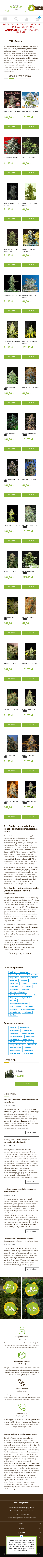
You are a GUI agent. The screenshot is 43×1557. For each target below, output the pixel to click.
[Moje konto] (27, 19)
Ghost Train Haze (15, 995)
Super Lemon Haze (31, 995)
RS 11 (34, 978)
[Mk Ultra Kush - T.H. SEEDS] (12, 605)
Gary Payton (14, 998)
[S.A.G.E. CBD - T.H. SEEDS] (30, 697)
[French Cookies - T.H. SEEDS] (30, 421)
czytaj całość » (32, 1132)
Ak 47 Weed (29, 1006)
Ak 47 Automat (26, 986)
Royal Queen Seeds (16, 1036)
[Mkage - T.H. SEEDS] (12, 651)
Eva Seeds (28, 1047)
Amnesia (24, 983)
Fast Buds (13, 1027)
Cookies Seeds (27, 1030)
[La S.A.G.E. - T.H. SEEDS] (12, 513)
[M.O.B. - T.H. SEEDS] (12, 559)
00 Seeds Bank (29, 1050)
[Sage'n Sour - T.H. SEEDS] (12, 743)
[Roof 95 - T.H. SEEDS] (30, 651)
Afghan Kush (26, 998)
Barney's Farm (24, 1027)
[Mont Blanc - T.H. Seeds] (30, 99)
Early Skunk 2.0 (32, 975)
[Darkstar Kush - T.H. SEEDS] (12, 421)
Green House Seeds (28, 1033)
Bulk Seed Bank (15, 1053)
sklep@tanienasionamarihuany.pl (16, 11)
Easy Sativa (14, 978)
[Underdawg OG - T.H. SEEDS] (30, 789)
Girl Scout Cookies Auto (17, 992)
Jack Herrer (26, 989)
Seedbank (13, 1015)
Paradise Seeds (27, 1042)
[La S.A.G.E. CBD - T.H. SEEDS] (30, 513)
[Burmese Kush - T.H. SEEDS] (30, 283)
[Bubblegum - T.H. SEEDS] (12, 283)
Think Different (15, 1012)
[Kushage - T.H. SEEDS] (30, 467)
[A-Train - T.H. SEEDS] (12, 145)
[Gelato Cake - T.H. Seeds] (12, 99)
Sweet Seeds (30, 1036)
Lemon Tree (14, 983)
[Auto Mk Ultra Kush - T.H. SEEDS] (12, 237)
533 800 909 (16, 7)
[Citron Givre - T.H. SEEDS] (12, 375)
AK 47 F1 (13, 1001)
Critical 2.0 (13, 1009)
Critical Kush (14, 989)
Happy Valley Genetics (17, 1045)
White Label (32, 1045)
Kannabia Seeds (15, 1050)
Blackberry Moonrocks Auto (19, 1003)
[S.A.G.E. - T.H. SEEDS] (12, 697)
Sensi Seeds (14, 1033)
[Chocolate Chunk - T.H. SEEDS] (30, 329)
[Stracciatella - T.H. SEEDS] (30, 743)
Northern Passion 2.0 (16, 975)
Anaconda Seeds (15, 1047)
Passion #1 (24, 978)
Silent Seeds (14, 1042)
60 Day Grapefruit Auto (28, 1009)
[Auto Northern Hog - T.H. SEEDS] (30, 237)
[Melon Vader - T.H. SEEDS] (30, 559)
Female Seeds (14, 1039)
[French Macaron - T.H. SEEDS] (12, 467)
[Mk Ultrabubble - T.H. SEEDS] (30, 605)
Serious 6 (13, 972)
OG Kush (34, 983)
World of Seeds (28, 1053)
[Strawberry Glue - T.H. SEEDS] (12, 789)
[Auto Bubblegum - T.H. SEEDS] (12, 191)
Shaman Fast (24, 972)
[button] (5, 19)
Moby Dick (13, 980)
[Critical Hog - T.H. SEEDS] (30, 375)
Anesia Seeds (14, 1030)
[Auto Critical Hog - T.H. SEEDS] (30, 191)
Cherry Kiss (14, 986)
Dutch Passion (27, 1039)
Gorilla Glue (27, 1012)
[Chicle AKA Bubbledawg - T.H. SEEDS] (12, 329)
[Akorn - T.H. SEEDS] (30, 145)
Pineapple (24, 980)
